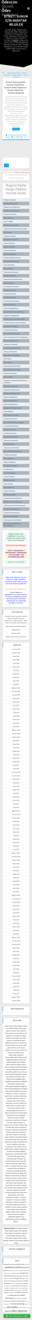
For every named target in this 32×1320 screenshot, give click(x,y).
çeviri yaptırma (16, 1108)
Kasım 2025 (16, 677)
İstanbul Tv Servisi (11, 1207)
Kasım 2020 (16, 885)
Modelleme (11, 1292)
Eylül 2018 (16, 972)
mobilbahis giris (20, 1079)
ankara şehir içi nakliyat (19, 1212)
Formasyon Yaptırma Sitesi (14, 1238)
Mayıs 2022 (16, 821)
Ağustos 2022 (16, 811)
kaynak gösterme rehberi (14, 1288)
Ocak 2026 (16, 670)
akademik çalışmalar (24, 1270)
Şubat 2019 (16, 955)
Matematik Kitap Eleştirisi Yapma (16, 626)
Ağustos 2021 (16, 853)
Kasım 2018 (16, 965)
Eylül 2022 (16, 807)
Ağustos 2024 (16, 730)
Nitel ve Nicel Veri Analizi (14, 1164)
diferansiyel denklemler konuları (16, 1091)
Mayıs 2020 (16, 906)
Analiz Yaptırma (21, 1132)
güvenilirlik (13, 1283)
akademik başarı (8, 1264)
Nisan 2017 (16, 994)
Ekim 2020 (16, 888)
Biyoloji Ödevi (16, 630)
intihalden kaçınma (8, 1286)
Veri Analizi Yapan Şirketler (14, 1183)
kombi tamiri (14, 1113)
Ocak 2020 (16, 920)
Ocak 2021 (16, 878)
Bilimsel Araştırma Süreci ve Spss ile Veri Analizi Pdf (16, 1178)
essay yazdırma (20, 1069)
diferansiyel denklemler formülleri (16, 1089)
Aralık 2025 (16, 674)
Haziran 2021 (16, 860)
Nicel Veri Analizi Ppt (19, 1161)
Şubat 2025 (16, 709)
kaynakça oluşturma (9, 1290)
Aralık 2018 (16, 962)
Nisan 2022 (16, 825)
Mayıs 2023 (16, 779)
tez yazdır (19, 1045)
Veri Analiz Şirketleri (19, 1180)
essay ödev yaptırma (12, 1072)
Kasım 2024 (16, 719)
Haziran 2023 (16, 776)
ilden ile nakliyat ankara (18, 1065)
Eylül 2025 (16, 684)
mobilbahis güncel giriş (12, 1081)
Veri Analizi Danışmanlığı (13, 1188)
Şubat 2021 (16, 874)
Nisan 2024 (16, 744)
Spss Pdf (17, 1159)
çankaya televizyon (20, 1096)
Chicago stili (17, 1278)
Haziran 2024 (16, 737)
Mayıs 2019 (16, 948)
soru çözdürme (18, 1298)
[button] (17, 1316)
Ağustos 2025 (16, 688)
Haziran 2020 (16, 902)
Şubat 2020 (16, 916)
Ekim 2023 (16, 765)
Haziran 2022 (16, 818)
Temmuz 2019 (16, 941)
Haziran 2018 (16, 976)
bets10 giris (22, 1077)
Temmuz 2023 (16, 772)
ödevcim (8, 1311)
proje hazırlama (11, 1045)
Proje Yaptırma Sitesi (11, 1231)
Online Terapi (13, 1233)
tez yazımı (21, 1050)
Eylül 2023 (16, 769)
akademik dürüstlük (19, 1264)
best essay (8, 1067)
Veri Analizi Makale (21, 1137)
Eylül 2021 (16, 849)
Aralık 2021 (16, 839)
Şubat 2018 (16, 986)
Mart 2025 (16, 705)
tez (25, 1301)
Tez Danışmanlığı (17, 1303)
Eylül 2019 (16, 934)
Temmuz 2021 (16, 856)
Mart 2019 (16, 951)
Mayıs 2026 (16, 656)
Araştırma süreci (16, 1273)
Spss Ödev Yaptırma (12, 1135)
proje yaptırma (20, 1033)
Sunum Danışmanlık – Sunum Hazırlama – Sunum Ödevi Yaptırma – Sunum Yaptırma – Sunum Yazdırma (16, 87)
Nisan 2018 (16, 983)
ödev (12, 1048)
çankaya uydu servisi (13, 1101)
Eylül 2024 (16, 726)
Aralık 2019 (16, 923)
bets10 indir (11, 1079)
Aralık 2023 (16, 758)
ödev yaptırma (10, 1033)
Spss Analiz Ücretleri (17, 1125)
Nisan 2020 (16, 909)
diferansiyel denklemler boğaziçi (16, 1086)
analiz (5, 1273)
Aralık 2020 (16, 881)
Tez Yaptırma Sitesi (21, 1228)
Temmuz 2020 (16, 899)
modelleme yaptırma (21, 1292)
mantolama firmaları (20, 1120)
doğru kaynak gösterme (17, 1281)
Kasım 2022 (16, 800)
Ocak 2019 (16, 958)
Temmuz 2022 (16, 814)
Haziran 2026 (16, 653)
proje (8, 1295)
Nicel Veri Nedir (18, 1173)
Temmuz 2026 (16, 649)
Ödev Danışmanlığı (22, 1307)
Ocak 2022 (16, 835)
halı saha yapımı (12, 1122)
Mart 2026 (16, 663)
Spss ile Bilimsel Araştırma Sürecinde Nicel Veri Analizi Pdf (15, 1170)
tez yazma (14, 1050)
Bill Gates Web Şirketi (22, 173)
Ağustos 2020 (16, 895)
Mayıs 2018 (16, 979)
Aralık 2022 (16, 797)
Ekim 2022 (16, 804)
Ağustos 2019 (16, 937)
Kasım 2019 (16, 927)
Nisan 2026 (16, 660)
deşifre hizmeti (7, 1281)
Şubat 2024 (16, 751)
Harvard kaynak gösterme (22, 1283)
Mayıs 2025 (16, 698)
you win (21, 1072)
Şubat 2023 (16, 790)
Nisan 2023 (16, 783)
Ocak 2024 (16, 754)
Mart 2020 (16, 913)
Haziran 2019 (16, 944)
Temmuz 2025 (16, 691)
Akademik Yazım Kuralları (13, 1270)
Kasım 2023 (16, 762)
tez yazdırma (16, 1036)
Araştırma (9, 1273)
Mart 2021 (16, 870)
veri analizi (15, 1038)
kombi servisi (11, 1115)
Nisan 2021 (16, 867)
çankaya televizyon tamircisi (15, 1098)
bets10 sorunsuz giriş (18, 1084)
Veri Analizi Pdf (19, 1147)
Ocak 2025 (16, 712)
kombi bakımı (22, 1113)
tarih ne (16, 1057)
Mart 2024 (16, 748)
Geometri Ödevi (16, 633)
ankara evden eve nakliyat (16, 1214)
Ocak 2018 (16, 990)
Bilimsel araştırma (18, 1276)
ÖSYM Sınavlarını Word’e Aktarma (16, 637)
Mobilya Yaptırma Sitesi (18, 1236)
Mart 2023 (16, 786)
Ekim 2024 (16, 723)
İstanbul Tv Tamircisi (19, 1197)
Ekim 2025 (16, 681)
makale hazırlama (11, 1043)
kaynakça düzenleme (23, 1288)
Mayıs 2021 (16, 864)
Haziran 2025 (16, 695)
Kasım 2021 (16, 842)
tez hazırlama (22, 1043)
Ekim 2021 (16, 846)
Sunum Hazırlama (18, 1301)
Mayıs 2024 (16, 740)
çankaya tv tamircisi (12, 1094)
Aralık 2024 (16, 716)
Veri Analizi (12, 1307)
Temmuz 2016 (16, 1000)
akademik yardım (13, 1267)
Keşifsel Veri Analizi (17, 1193)
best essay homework (19, 1067)
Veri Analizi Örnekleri (20, 1185)
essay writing (10, 1069)
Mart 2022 (16, 828)
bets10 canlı (14, 1077)
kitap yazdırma (18, 1290)
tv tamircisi (18, 1106)
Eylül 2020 (16, 892)
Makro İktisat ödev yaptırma (14, 1026)
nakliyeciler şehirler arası (16, 1217)
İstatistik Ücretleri (18, 1130)
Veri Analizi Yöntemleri (17, 1142)
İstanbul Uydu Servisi (19, 1205)
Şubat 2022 (16, 832)
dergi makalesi (25, 1278)
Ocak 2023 (16, 793)
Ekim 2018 (16, 969)
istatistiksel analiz (19, 1040)
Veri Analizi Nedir (10, 1139)
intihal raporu (16, 1286)
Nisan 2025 (16, 702)
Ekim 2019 (16, 930)
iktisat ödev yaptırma (19, 1031)
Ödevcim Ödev (10, 8)
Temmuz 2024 (16, 733)
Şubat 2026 (16, 667)
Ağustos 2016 (16, 997)
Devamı (16, 129)
